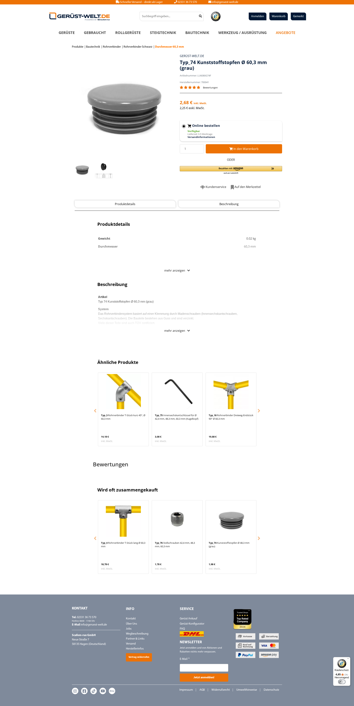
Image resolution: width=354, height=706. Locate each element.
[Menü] (348, 659)
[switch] (342, 682)
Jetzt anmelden (177, 391)
